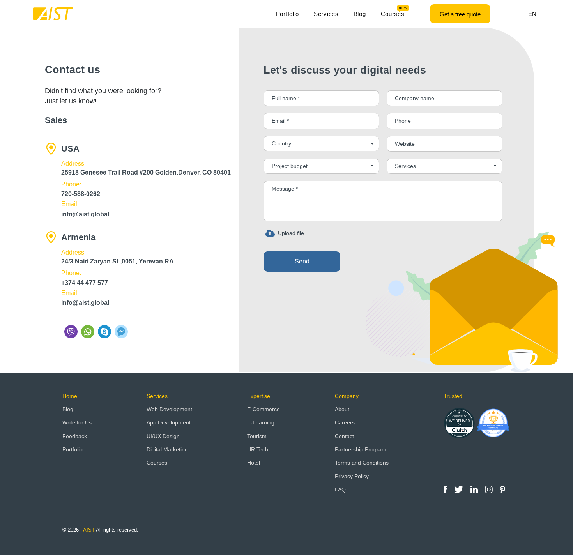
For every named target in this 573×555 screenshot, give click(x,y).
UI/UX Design (163, 436)
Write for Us (77, 422)
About (342, 409)
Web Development (169, 409)
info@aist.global (85, 214)
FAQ (340, 489)
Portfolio (287, 14)
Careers (345, 422)
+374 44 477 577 (84, 282)
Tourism (257, 436)
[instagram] (489, 489)
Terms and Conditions (362, 463)
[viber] (71, 331)
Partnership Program (360, 449)
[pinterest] (502, 489)
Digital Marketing (167, 449)
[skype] (105, 331)
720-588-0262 (80, 194)
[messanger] (121, 331)
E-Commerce (263, 409)
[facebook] (446, 489)
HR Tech (257, 449)
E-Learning (260, 422)
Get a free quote (460, 14)
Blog (360, 14)
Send (302, 261)
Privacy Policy (352, 476)
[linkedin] (474, 489)
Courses (394, 11)
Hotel (253, 463)
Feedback (74, 436)
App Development (169, 422)
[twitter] (459, 489)
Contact (344, 436)
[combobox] (321, 143)
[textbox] (321, 144)
